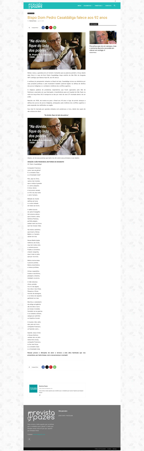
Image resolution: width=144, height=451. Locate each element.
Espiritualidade (31, 13)
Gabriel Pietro (93, 52)
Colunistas (87, 5)
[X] (47, 27)
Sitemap (114, 449)
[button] (114, 6)
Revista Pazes (33, 20)
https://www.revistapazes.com (45, 388)
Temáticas (98, 5)
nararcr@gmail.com (39, 434)
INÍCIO (79, 5)
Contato (108, 5)
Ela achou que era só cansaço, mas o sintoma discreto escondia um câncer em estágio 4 (103, 48)
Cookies (109, 449)
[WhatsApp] (54, 27)
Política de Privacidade (100, 449)
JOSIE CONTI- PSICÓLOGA (65, 415)
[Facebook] (115, 1)
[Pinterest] (50, 27)
